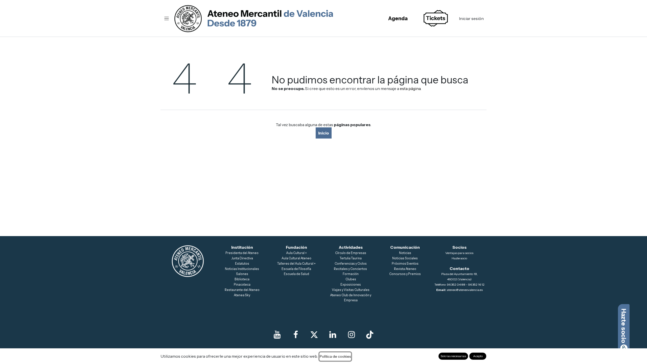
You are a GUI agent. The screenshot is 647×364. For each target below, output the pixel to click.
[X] (314, 335)
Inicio (323, 132)
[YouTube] (277, 335)
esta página (410, 88)
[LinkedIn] (333, 335)
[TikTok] (370, 335)
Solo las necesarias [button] (453, 356)
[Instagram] (351, 335)
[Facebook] (296, 335)
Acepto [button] (478, 356)
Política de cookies (335, 356)
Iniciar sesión (471, 18)
